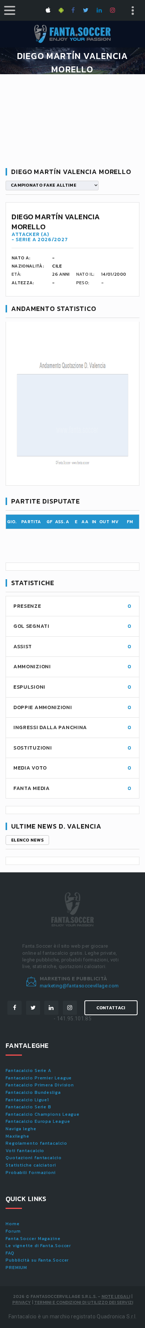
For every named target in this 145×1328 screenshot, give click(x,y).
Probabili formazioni (31, 1172)
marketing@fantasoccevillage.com (79, 985)
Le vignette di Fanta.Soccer (38, 1245)
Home (13, 1223)
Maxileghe (17, 1136)
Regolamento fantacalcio (36, 1143)
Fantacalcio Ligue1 (27, 1099)
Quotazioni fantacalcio (34, 1157)
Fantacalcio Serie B (28, 1107)
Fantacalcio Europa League (38, 1121)
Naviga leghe (21, 1128)
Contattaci (111, 1007)
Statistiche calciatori (31, 1165)
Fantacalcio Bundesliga (33, 1092)
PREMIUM (16, 1267)
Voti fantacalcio (25, 1150)
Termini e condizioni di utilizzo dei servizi (83, 1302)
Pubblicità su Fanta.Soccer (37, 1260)
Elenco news (27, 840)
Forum (13, 1231)
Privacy (21, 1302)
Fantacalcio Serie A (28, 1070)
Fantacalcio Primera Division (40, 1085)
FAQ (10, 1253)
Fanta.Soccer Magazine (33, 1238)
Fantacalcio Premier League (39, 1078)
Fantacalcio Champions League (43, 1114)
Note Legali (116, 1296)
